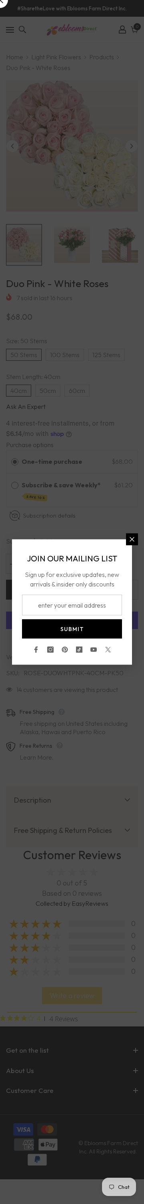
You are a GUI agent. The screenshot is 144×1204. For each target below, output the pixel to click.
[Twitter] (108, 650)
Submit (72, 629)
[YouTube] (93, 650)
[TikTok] (79, 650)
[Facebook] (36, 650)
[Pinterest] (65, 650)
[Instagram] (50, 650)
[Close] (132, 539)
